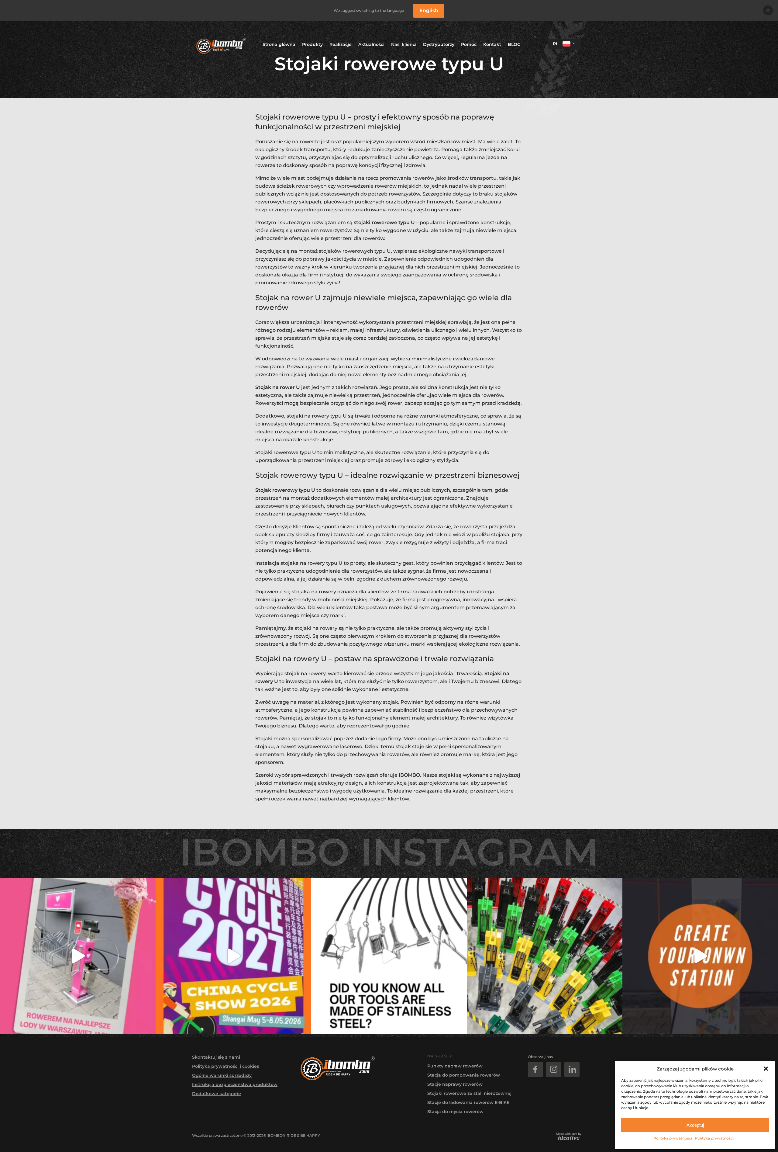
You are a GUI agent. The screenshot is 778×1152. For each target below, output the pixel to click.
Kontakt (492, 44)
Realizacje (340, 44)
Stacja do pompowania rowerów (463, 1075)
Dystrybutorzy (438, 44)
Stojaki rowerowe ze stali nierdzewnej (469, 1093)
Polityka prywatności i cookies (225, 1066)
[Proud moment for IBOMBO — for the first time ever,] (233, 956)
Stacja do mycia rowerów (455, 1111)
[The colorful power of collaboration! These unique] (544, 956)
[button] (766, 1069)
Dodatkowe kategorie (216, 1093)
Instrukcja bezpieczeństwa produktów (234, 1084)
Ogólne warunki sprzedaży (222, 1075)
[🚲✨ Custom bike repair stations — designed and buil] (700, 956)
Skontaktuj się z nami (216, 1057)
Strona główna (279, 44)
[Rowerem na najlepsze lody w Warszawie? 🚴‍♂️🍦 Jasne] (78, 956)
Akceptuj (695, 1125)
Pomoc (469, 44)
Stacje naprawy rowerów (455, 1084)
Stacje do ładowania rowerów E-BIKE (468, 1102)
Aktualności (371, 44)
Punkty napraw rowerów (455, 1066)
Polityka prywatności (672, 1138)
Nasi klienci (403, 44)
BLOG (514, 44)
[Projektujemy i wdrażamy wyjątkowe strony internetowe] (568, 1136)
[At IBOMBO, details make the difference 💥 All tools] (389, 956)
